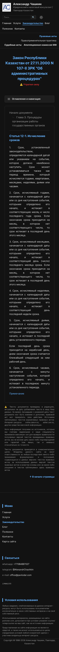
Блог (47, 23)
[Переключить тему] (41, 17)
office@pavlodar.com (21, 575)
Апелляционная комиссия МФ (40, 45)
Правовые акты (48, 36)
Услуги (17, 23)
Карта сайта (9, 541)
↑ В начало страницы (42, 476)
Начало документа (20, 112)
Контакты (20, 28)
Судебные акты (12, 45)
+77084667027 (21, 564)
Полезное (7, 28)
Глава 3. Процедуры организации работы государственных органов (28, 121)
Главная (6, 23)
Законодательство (32, 23)
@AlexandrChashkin (23, 569)
